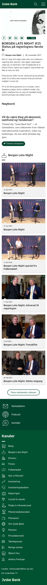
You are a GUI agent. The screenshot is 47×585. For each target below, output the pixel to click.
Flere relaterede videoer (23, 392)
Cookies (4, 569)
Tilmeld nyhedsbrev (14, 143)
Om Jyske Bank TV (9, 573)
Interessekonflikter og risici (21, 569)
